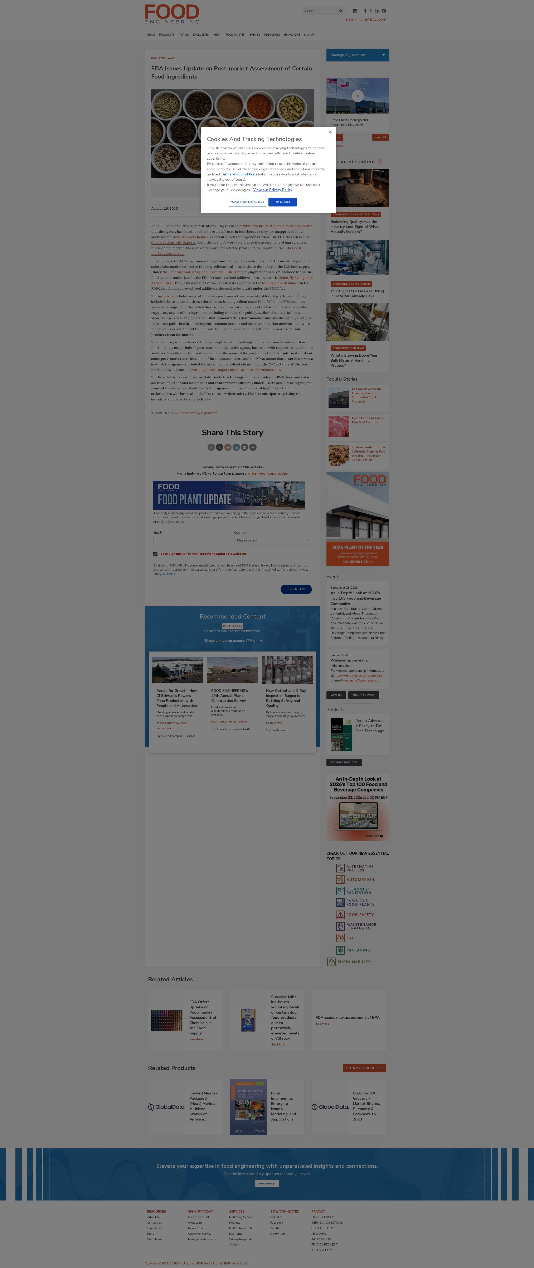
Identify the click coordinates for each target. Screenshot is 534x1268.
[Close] (330, 131)
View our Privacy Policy (272, 190)
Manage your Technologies (247, 202)
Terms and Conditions (239, 174)
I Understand (282, 202)
